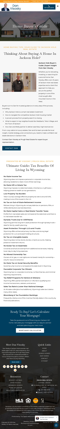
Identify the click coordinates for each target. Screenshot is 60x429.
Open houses (15, 383)
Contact (44, 358)
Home (44, 348)
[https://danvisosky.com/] (11, 7)
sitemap (44, 361)
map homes (44, 356)
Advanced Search (16, 385)
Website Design (29, 421)
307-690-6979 (45, 390)
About (44, 351)
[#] (57, 7)
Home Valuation (15, 388)
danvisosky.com (11, 410)
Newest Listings (15, 380)
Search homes (44, 353)
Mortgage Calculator (15, 390)
